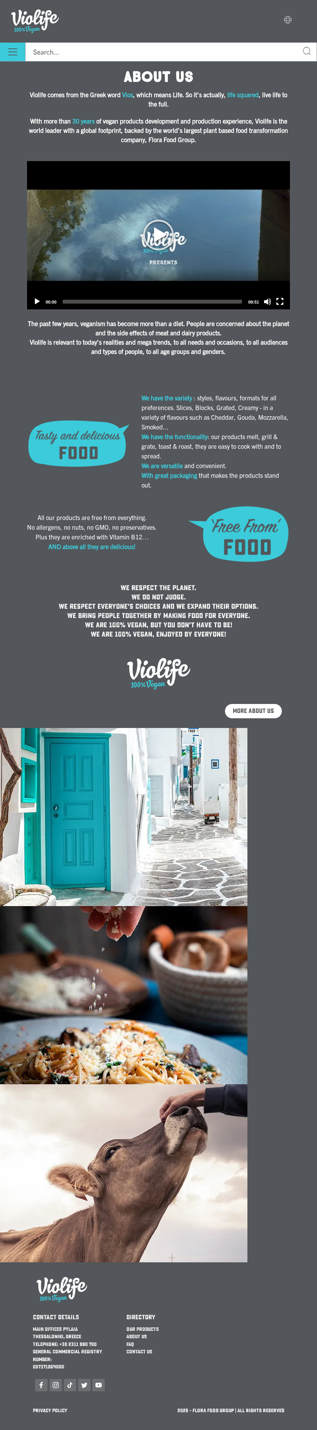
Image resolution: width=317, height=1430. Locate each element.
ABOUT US (136, 1337)
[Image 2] (123, 732)
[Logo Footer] (62, 1277)
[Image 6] (123, 911)
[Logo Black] (35, 5)
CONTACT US (139, 1352)
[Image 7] (123, 1089)
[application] (158, 235)
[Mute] (267, 302)
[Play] (158, 235)
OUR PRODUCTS (142, 1329)
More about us (253, 710)
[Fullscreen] (280, 302)
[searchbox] (171, 52)
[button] (288, 20)
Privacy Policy (50, 1411)
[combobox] (171, 52)
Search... (307, 52)
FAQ (130, 1344)
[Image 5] (159, 658)
